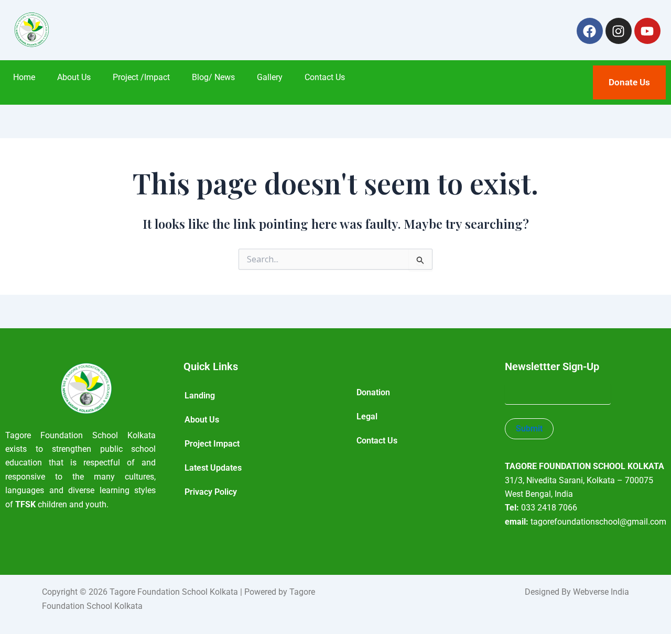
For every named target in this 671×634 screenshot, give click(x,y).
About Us (74, 77)
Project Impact (212, 444)
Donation (373, 392)
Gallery (270, 77)
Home (24, 77)
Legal (366, 416)
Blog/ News (213, 77)
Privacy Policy (211, 492)
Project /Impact (141, 77)
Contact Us (325, 77)
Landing (200, 396)
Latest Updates (213, 468)
